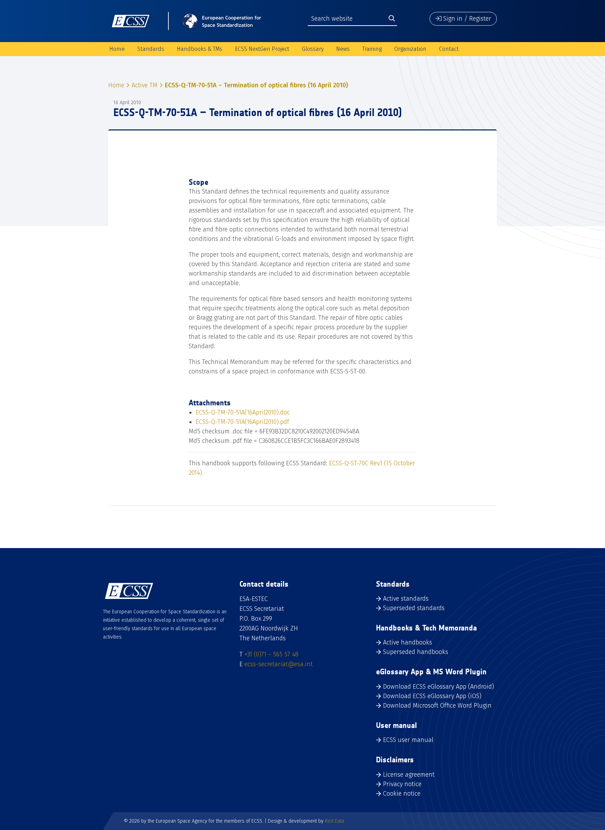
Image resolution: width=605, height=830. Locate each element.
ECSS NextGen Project (262, 49)
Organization (410, 49)
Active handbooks (407, 642)
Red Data (334, 821)
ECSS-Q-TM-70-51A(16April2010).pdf (242, 422)
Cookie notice (401, 793)
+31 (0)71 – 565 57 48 (271, 654)
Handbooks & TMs (199, 49)
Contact (449, 49)
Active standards (406, 598)
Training (372, 49)
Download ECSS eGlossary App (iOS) (432, 696)
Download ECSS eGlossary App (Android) (438, 686)
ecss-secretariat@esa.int (278, 664)
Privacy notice (402, 784)
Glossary (313, 49)
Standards (150, 49)
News (343, 49)
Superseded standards (414, 608)
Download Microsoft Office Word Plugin (437, 705)
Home (117, 49)
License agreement (408, 774)
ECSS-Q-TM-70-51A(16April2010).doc (243, 412)
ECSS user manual (408, 740)
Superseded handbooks (415, 652)
